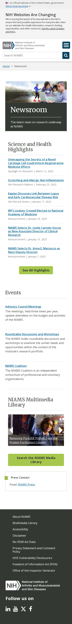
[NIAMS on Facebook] (30, 610)
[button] (66, 45)
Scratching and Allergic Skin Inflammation (36, 180)
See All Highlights (36, 270)
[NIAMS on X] (23, 611)
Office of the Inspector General (33, 570)
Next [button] (61, 430)
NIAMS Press (26, 484)
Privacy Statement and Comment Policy (34, 550)
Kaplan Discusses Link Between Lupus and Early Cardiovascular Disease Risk (33, 195)
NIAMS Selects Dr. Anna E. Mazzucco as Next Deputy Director (34, 250)
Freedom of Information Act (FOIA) (35, 564)
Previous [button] (11, 430)
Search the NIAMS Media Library (36, 460)
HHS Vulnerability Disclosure (31, 558)
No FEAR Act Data (24, 542)
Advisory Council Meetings (23, 307)
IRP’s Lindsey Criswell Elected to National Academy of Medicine (35, 212)
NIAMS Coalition (16, 366)
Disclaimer (19, 535)
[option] (36, 430)
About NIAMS (21, 517)
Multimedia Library (25, 523)
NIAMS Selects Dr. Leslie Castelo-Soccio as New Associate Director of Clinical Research (34, 231)
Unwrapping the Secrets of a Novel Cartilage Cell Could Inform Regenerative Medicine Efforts (36, 163)
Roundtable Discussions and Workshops (32, 334)
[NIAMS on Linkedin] (8, 610)
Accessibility (20, 529)
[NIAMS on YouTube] (15, 610)
